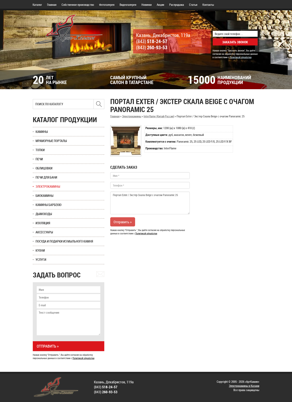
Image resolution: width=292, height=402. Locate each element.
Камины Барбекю (49, 205)
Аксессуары (44, 232)
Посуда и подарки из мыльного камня (64, 241)
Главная (51, 5)
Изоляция (43, 223)
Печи (39, 159)
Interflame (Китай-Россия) (159, 116)
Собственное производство (78, 5)
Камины (42, 131)
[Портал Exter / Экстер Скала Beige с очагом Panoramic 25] (125, 140)
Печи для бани (46, 177)
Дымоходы (44, 214)
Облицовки (44, 168)
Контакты (208, 5)
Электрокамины (131, 116)
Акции (160, 5)
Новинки (146, 5)
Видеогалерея (128, 5)
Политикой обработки (240, 57)
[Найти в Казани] (99, 104)
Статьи (193, 5)
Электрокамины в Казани (244, 386)
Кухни (40, 250)
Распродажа (176, 5)
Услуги (41, 259)
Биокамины (44, 195)
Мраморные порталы (51, 141)
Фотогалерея (106, 5)
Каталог (37, 5)
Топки (40, 150)
